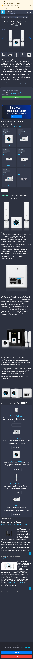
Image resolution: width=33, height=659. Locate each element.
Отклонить (17, 656)
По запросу (17, 425)
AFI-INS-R (9, 165)
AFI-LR (8, 185)
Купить (16, 97)
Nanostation (11, 582)
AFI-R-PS (24, 185)
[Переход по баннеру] (16, 112)
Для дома (9, 518)
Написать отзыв (18, 126)
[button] (30, 39)
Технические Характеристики (19, 195)
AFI (24, 145)
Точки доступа (11, 17)
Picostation (19, 582)
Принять (16, 652)
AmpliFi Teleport (16, 416)
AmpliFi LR (16, 438)
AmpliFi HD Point (16, 483)
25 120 (17, 470)
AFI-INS (24, 165)
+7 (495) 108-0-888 (11, 11)
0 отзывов (11, 126)
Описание (5, 195)
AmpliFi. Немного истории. (10, 558)
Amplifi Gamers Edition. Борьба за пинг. (14, 524)
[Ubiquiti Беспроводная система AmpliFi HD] (16, 39)
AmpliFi (18, 17)
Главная (4, 17)
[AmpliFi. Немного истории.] (9, 566)
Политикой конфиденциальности (20, 649)
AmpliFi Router (16, 461)
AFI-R (9, 145)
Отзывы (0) (14, 198)
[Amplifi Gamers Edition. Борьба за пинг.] (9, 533)
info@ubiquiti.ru (11, 13)
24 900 (17, 492)
